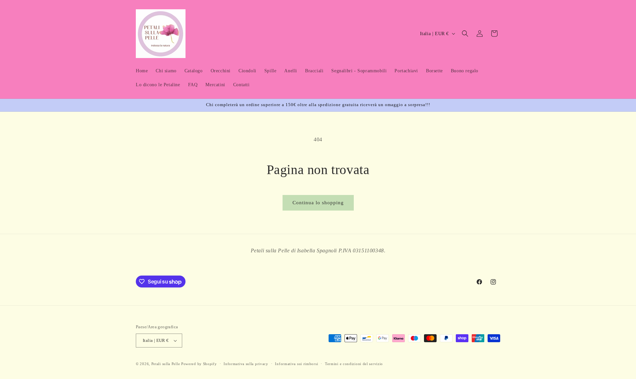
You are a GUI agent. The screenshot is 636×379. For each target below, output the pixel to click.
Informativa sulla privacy (246, 364)
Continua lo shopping (318, 202)
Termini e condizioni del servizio (354, 364)
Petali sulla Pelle (165, 364)
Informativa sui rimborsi (296, 364)
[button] (465, 33)
